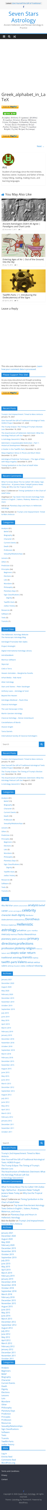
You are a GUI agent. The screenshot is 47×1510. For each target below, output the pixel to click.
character (6, 915)
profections (25, 943)
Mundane (8, 583)
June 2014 (5, 1080)
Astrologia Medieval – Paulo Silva (14, 700)
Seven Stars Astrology (23, 17)
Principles (5, 569)
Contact (4, 1479)
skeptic (14, 952)
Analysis (4, 528)
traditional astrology (11, 957)
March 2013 (6, 1083)
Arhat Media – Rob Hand (11, 677)
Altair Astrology (7, 682)
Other (3, 562)
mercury (5, 934)
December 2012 (7, 1087)
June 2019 (5, 1016)
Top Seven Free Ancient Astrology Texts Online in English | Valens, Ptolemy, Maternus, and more (22, 499)
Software (5, 614)
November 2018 (7, 1043)
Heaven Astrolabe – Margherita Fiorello (17, 673)
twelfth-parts (9, 962)
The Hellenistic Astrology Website (14, 634)
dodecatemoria (7, 919)
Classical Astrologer (9, 704)
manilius (35, 930)
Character (8, 539)
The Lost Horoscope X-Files (12, 709)
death (14, 915)
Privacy (4, 1475)
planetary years (9, 938)
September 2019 (8, 1009)
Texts (3, 617)
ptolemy (20, 948)
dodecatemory (19, 920)
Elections (7, 576)
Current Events (10, 542)
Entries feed (6, 1456)
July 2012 (5, 1098)
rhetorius (39, 949)
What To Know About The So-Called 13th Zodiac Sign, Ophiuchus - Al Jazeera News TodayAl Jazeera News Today (22, 484)
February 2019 (7, 1031)
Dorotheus (32, 919)
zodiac (23, 966)
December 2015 (7, 1061)
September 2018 (8, 1050)
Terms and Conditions (10, 1471)
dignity (21, 915)
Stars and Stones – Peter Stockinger (15, 686)
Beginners (8, 572)
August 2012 (6, 1095)
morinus (13, 934)
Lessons (4, 558)
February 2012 (7, 1117)
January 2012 (6, 1121)
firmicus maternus (8, 925)
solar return (28, 953)
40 (17, 301)
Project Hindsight (8, 646)
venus (30, 962)
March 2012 (6, 1113)
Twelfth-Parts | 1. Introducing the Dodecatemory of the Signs (19, 296)
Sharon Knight (7, 727)
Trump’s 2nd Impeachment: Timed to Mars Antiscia (22, 414)
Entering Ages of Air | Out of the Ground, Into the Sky (23, 260)
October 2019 (6, 1005)
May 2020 (5, 990)
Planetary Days (10, 591)
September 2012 (8, 1091)
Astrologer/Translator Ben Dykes (14, 642)
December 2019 (7, 998)
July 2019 (5, 1013)
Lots (5, 580)
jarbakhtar (21, 930)
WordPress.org (8, 1462)
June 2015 (5, 1072)
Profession (8, 550)
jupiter (29, 930)
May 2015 (5, 1076)
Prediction (5, 565)
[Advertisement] (23, 67)
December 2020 (7, 983)
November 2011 (7, 1128)
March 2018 (6, 1054)
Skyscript (5, 664)
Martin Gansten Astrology (11, 713)
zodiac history (9, 606)
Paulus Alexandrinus (27, 934)
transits (27, 957)
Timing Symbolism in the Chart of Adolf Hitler (19, 465)
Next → (40, 146)
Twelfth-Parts (9, 602)
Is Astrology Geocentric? (11, 439)
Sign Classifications (11, 595)
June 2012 (5, 1102)
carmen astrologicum (15, 911)
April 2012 (5, 1109)
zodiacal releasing (34, 965)
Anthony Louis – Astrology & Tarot (15, 691)
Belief (6, 531)
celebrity (29, 910)
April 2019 (5, 1024)
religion (31, 948)
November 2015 (7, 1065)
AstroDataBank (7, 655)
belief (42, 905)
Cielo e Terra (6, 668)
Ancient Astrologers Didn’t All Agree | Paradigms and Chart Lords (21, 225)
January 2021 (6, 979)
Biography (8, 535)
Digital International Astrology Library (16, 651)
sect (8, 953)
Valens (22, 962)
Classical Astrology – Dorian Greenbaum (17, 718)
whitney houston (14, 966)
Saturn (3, 953)
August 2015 (6, 1069)
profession (7, 948)
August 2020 (6, 987)
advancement (23, 906)
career (4, 910)
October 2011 (6, 1132)
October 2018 (6, 1046)
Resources (5, 610)
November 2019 (7, 1002)
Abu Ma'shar (7, 905)
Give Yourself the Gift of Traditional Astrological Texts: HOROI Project (26, 4)
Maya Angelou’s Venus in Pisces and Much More (20, 453)
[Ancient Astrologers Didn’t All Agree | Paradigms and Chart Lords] (23, 199)
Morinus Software (8, 660)
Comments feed (8, 1459)
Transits (4, 621)
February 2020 (7, 994)
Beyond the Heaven (9, 695)
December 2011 (7, 1124)
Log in (4, 1453)
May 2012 (5, 1106)
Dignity (9, 598)
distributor (29, 915)
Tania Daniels (6, 731)
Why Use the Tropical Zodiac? (21, 487)
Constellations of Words (11, 722)
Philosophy (8, 587)
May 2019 (5, 1020)
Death (6, 546)
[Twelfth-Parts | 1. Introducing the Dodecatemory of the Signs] (23, 271)
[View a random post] (14, 36)
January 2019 (6, 1035)
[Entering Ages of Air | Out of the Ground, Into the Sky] (23, 235)
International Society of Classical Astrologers (19, 736)
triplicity (35, 958)
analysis (33, 905)
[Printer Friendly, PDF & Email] (9, 113)
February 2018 (7, 1057)
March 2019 (6, 1028)
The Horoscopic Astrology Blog (13, 637)
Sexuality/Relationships (13, 554)
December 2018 (7, 1039)
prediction (22, 939)
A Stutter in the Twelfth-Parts (13, 449)
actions (16, 906)
